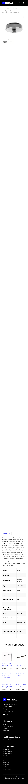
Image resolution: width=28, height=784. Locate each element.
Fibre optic (6, 749)
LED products (10, 9)
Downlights (6, 762)
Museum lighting (7, 740)
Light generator (7, 751)
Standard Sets (7, 758)
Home (4, 9)
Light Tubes (6, 764)
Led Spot (5, 767)
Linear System (7, 769)
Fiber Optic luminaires (9, 756)
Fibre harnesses (7, 753)
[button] (19, 2)
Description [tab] (6, 533)
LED (4, 760)
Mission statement (8, 726)
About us (5, 724)
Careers (5, 728)
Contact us (6, 730)
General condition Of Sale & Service (16, 779)
